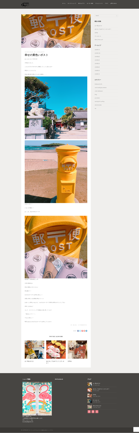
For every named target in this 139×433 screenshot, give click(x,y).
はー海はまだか (29, 361)
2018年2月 (97, 70)
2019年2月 (97, 63)
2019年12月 (97, 53)
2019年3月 (97, 60)
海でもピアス (81, 3)
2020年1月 (97, 49)
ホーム (63, 3)
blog (75, 325)
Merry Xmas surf (99, 39)
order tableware (99, 91)
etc (95, 108)
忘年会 (70, 361)
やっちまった (98, 36)
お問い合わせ (113, 3)
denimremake (98, 105)
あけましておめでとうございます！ (103, 29)
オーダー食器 (90, 3)
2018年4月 (97, 67)
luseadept (41, 52)
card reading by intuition (101, 87)
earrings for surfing (99, 101)
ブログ (106, 3)
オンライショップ (72, 3)
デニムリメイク (99, 3)
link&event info (98, 84)
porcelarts (97, 98)
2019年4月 (97, 56)
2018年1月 (97, 74)
